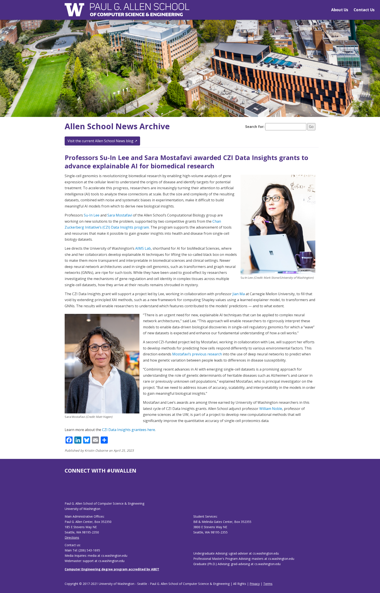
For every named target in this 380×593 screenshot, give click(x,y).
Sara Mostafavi (119, 215)
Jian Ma (238, 293)
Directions (72, 537)
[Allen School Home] (127, 12)
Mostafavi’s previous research (197, 354)
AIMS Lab (143, 248)
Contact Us (364, 9)
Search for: (254, 126)
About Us (339, 9)
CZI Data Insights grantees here (128, 429)
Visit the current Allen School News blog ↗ (102, 140)
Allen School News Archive (117, 126)
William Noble (270, 408)
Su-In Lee (91, 215)
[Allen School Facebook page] (66, 491)
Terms (267, 584)
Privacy (255, 584)
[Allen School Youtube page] (68, 491)
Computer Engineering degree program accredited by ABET (112, 569)
